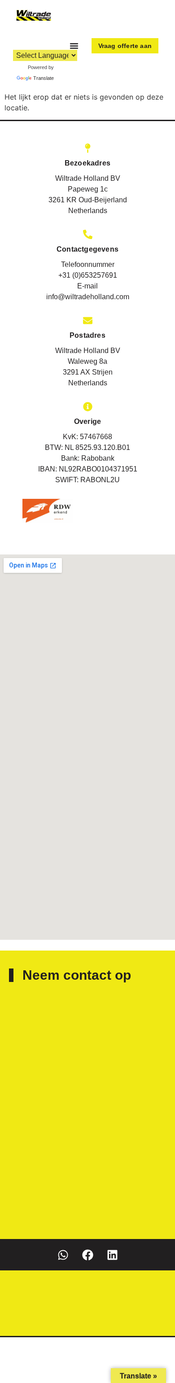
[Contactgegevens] (87, 234)
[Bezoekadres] (87, 148)
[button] (74, 45)
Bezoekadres (87, 163)
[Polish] (41, 43)
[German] (32, 43)
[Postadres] (87, 320)
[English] (14, 43)
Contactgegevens (87, 249)
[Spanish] (50, 43)
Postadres (87, 335)
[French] (23, 43)
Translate (43, 78)
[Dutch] (5, 43)
